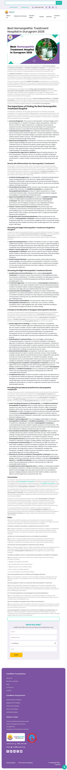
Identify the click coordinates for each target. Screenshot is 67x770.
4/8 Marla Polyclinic (12, 712)
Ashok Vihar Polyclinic (12, 706)
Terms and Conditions (25, 763)
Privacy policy (10, 763)
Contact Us (57, 17)
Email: (15, 747)
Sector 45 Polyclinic (12, 709)
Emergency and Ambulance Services (17, 729)
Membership (25, 7)
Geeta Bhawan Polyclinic (13, 700)
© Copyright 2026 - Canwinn (54, 763)
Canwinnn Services (20, 16)
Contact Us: (16, 744)
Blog (7, 684)
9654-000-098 (39, 7)
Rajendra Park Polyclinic (13, 703)
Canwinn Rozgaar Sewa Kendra (15, 724)
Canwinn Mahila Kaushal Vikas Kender (17, 721)
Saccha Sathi (13, 7)
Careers (49, 17)
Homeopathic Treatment (26, 481)
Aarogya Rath (10, 726)
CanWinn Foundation (48, 483)
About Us (8, 17)
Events (41, 17)
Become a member (12, 681)
